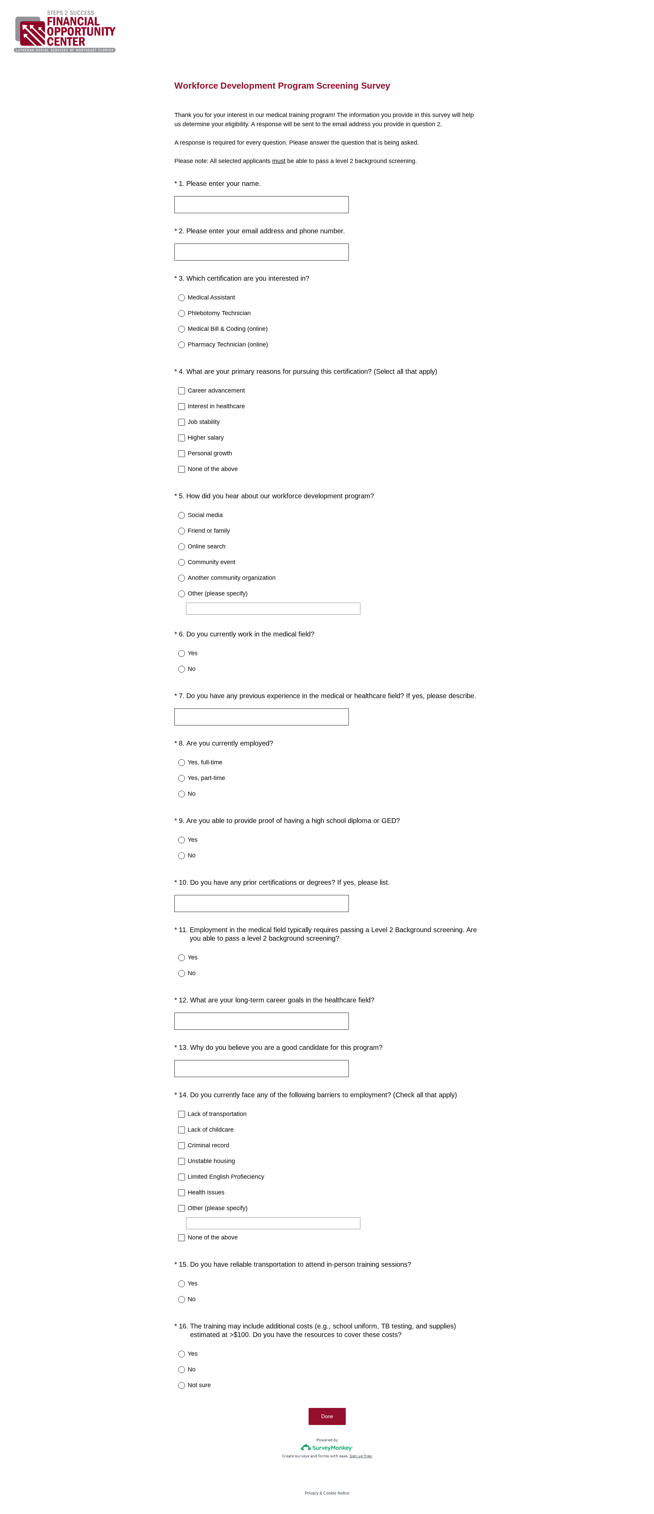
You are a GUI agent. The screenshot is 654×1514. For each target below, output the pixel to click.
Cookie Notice (336, 1493)
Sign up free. (360, 1456)
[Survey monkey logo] (327, 1447)
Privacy (311, 1493)
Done (327, 1416)
